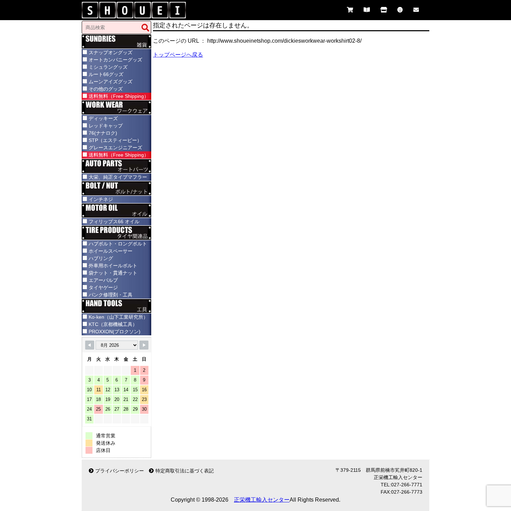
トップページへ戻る (178, 55)
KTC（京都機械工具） (113, 324)
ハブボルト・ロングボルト (118, 243)
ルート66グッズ (106, 74)
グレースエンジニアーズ (115, 147)
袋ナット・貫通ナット (113, 273)
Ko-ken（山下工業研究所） (118, 317)
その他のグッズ (106, 89)
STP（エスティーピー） (115, 140)
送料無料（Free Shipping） (119, 96)
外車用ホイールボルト (113, 265)
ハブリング (101, 258)
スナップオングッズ (110, 52)
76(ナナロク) (103, 133)
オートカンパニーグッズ (115, 59)
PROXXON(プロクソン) (114, 331)
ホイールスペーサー (110, 251)
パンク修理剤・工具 (110, 295)
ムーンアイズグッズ (110, 81)
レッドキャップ (106, 125)
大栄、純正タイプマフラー (118, 177)
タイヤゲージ (103, 287)
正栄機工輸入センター (262, 500)
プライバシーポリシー (119, 471)
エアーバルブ (103, 280)
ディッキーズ (103, 118)
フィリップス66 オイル (114, 221)
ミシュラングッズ (108, 67)
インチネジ (101, 199)
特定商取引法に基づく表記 (184, 471)
